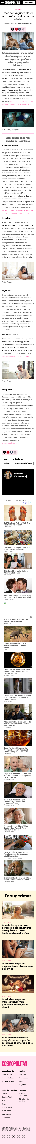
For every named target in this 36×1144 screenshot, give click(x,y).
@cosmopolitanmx (9, 443)
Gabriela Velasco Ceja (24, 24)
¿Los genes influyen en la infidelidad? (16, 356)
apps (6, 459)
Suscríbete (29, 3)
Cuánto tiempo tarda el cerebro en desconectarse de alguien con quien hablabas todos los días (16, 929)
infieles (7, 463)
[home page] (12, 2)
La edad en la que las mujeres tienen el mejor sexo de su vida (17, 966)
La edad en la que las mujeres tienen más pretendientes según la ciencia (15, 1003)
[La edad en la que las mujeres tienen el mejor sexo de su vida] (18, 949)
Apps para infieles (23, 463)
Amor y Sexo (18, 10)
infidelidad (18, 459)
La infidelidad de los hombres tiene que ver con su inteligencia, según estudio (17, 210)
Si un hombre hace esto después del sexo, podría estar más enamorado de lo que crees (17, 1041)
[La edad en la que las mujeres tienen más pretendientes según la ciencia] (18, 984)
